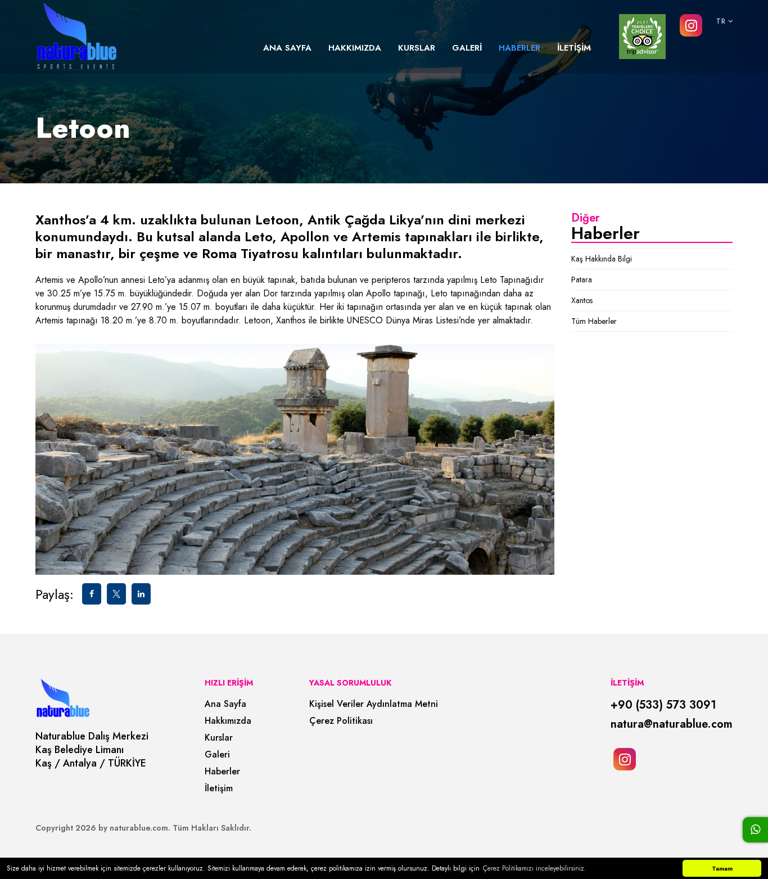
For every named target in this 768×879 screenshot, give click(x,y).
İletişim (219, 788)
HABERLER (519, 48)
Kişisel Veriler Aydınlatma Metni (373, 704)
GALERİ (467, 48)
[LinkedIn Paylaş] (141, 594)
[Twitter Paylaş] (116, 594)
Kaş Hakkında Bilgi (601, 258)
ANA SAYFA (287, 48)
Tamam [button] (722, 868)
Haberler (222, 771)
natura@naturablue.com (672, 724)
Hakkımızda (228, 721)
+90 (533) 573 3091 (663, 705)
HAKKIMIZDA (354, 48)
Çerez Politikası (341, 721)
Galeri (217, 754)
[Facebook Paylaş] (91, 594)
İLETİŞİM (574, 48)
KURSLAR (416, 48)
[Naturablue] (75, 36)
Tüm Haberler (594, 321)
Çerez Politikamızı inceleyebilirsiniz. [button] (534, 868)
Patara (581, 279)
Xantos (582, 300)
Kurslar (219, 737)
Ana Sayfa (225, 704)
